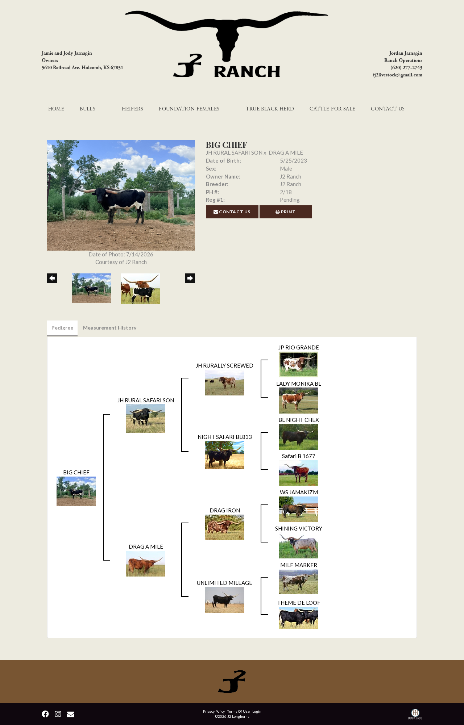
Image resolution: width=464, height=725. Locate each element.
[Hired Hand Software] (415, 715)
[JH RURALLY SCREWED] (224, 381)
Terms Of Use (238, 711)
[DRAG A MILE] (145, 563)
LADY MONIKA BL (298, 383)
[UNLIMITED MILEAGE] (224, 599)
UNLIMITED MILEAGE (224, 582)
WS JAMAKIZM (299, 492)
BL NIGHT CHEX (298, 419)
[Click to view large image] (121, 194)
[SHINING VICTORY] (298, 544)
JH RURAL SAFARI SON (234, 152)
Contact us (234, 211)
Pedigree (62, 327)
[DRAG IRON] (224, 526)
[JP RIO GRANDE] (298, 363)
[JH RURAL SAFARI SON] (145, 418)
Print (288, 211)
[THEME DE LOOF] (298, 617)
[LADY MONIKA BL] (298, 400)
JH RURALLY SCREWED (224, 365)
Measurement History (109, 327)
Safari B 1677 (298, 456)
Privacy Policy (214, 711)
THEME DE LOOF (298, 602)
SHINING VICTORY (298, 528)
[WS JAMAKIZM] (298, 508)
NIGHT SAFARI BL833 (225, 436)
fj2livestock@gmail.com (397, 75)
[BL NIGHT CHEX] (298, 436)
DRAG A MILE (286, 152)
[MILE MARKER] (298, 581)
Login (256, 711)
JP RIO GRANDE (298, 347)
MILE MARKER (298, 565)
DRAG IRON (225, 510)
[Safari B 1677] (298, 472)
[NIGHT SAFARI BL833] (224, 454)
